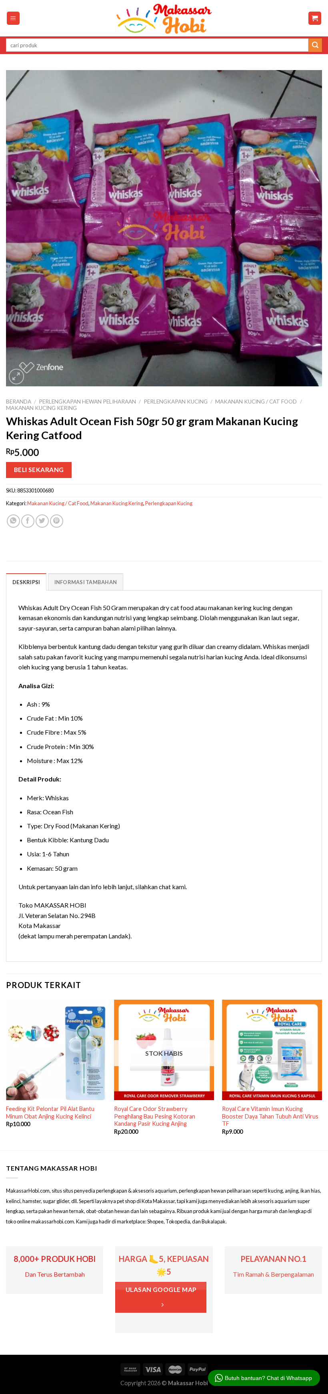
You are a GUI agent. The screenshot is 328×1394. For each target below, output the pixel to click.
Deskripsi (26, 582)
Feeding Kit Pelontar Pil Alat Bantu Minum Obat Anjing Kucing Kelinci (50, 1112)
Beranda (18, 401)
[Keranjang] (315, 18)
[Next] (322, 1074)
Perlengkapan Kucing (176, 401)
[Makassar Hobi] (164, 18)
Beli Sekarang (39, 469)
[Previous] (6, 1074)
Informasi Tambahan (85, 582)
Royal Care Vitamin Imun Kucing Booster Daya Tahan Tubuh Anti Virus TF (270, 1116)
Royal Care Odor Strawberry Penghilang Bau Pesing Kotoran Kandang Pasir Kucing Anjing (154, 1116)
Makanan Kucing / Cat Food (256, 401)
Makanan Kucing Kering (41, 408)
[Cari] (315, 45)
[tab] (26, 581)
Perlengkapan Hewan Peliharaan (87, 401)
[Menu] (13, 18)
